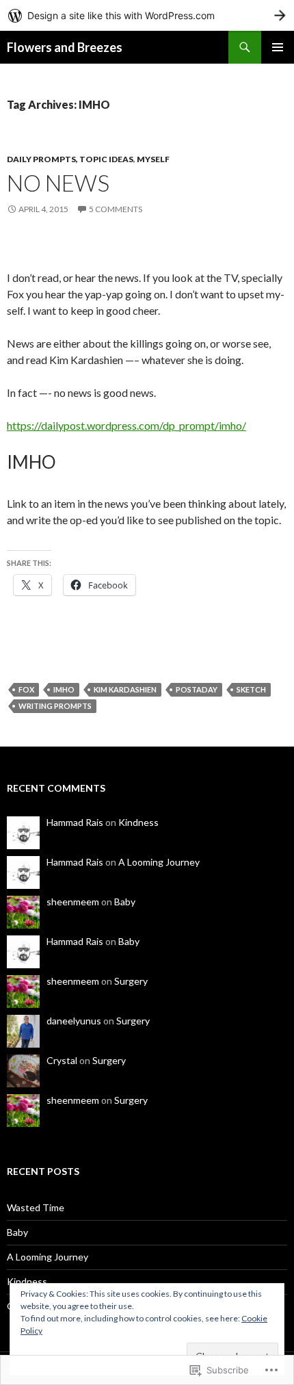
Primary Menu (277, 47)
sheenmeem (72, 901)
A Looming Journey (159, 862)
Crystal (61, 1060)
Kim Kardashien (125, 689)
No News (58, 182)
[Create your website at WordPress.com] (147, 15)
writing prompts (55, 705)
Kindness (138, 822)
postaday (196, 689)
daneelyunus (73, 1020)
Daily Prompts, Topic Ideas (70, 159)
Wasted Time (35, 1207)
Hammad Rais (74, 822)
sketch (251, 689)
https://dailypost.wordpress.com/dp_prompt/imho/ (126, 425)
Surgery (131, 981)
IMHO (64, 689)
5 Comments (115, 209)
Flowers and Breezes (64, 47)
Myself (153, 159)
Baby (124, 901)
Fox (26, 689)
